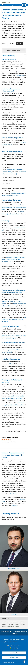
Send (20, 43)
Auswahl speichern (14, 653)
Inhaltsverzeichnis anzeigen (14, 50)
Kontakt (4, 43)
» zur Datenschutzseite (8, 662)
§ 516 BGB (20, 75)
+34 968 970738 (16, 5)
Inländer (11, 364)
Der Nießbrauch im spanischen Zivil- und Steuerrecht (14, 319)
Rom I (3, 98)
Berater (12, 43)
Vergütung (13, 494)
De (23, 1)
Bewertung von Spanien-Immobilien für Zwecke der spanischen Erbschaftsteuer (13, 259)
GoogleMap (15, 648)
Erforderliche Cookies (14, 646)
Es (25, 1)
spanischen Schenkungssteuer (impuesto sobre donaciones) (14, 207)
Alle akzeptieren (14, 657)
